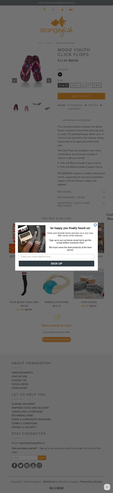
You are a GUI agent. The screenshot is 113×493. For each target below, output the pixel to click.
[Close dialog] (95, 225)
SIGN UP (56, 263)
